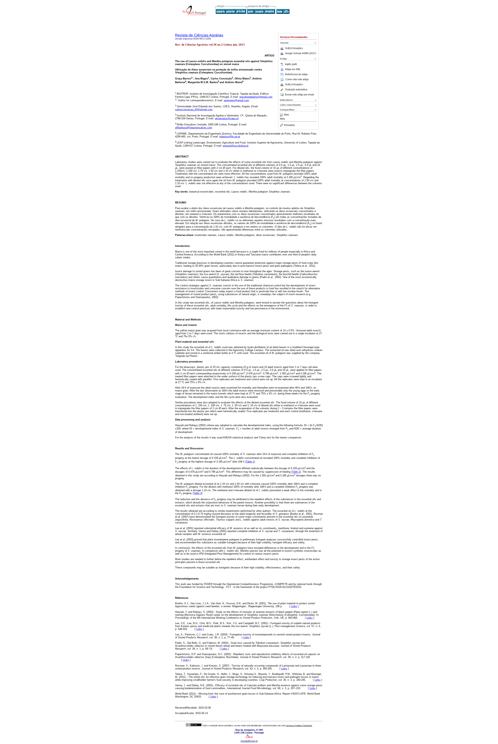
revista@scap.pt (249, 741)
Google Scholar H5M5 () (300, 53)
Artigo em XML (293, 69)
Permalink (289, 125)
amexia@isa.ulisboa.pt (235, 145)
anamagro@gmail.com (236, 100)
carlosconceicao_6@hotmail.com (193, 109)
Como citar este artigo (297, 79)
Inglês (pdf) (291, 64)
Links (294, 606)
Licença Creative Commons (299, 725)
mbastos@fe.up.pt (229, 136)
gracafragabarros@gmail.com (255, 96)
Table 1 (250, 461)
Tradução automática (296, 89)
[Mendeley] (282, 114)
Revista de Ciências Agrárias (199, 35)
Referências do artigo (296, 74)
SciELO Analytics (294, 48)
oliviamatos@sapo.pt (226, 118)
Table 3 (197, 493)
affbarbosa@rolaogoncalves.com (193, 127)
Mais (286, 114)
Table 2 (296, 471)
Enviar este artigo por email (299, 94)
